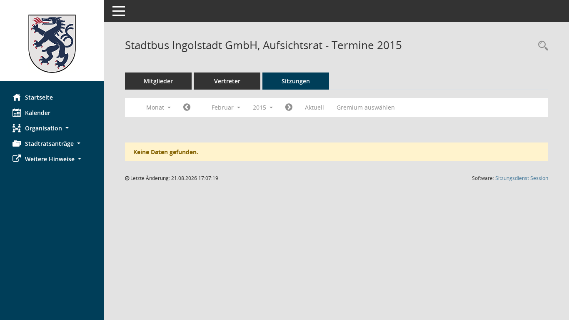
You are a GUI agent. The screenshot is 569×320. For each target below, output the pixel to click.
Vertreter (227, 81)
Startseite (39, 97)
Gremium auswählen (366, 107)
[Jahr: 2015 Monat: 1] (187, 107)
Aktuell (314, 107)
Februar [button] (223, 107)
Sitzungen (296, 81)
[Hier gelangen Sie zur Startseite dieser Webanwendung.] (52, 44)
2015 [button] (260, 107)
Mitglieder (158, 81)
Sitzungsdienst (521, 178)
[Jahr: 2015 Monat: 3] (289, 107)
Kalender (37, 113)
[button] (52, 128)
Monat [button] (156, 107)
